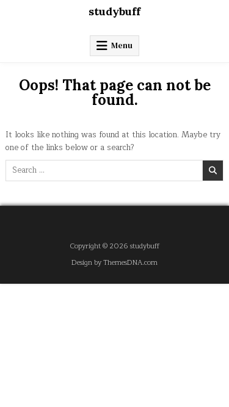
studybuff (114, 11)
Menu (122, 45)
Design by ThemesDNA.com (114, 262)
